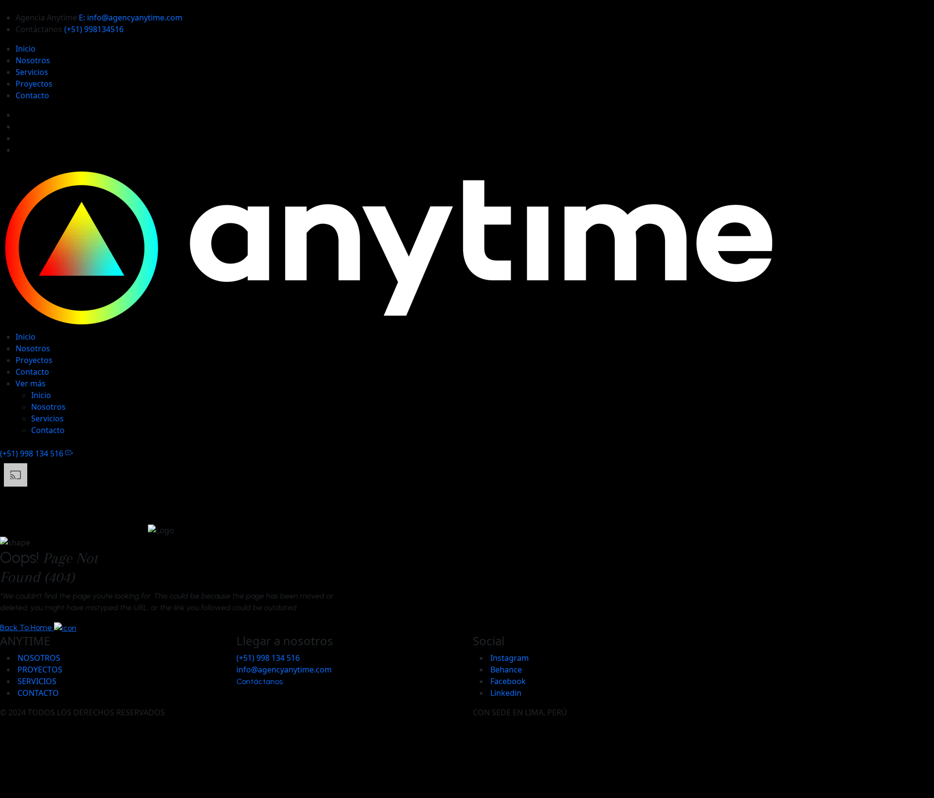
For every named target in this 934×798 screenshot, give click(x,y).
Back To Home (27, 627)
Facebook (507, 681)
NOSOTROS (38, 658)
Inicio (26, 48)
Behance (505, 669)
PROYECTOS (39, 669)
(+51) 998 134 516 (32, 453)
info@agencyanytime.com (284, 669)
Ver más (31, 383)
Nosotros (33, 60)
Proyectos (34, 83)
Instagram (508, 658)
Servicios (32, 72)
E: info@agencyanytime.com (130, 17)
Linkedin (504, 693)
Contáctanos (260, 681)
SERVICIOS (36, 681)
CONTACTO (37, 693)
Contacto (32, 95)
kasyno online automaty (467, 785)
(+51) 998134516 (94, 29)
